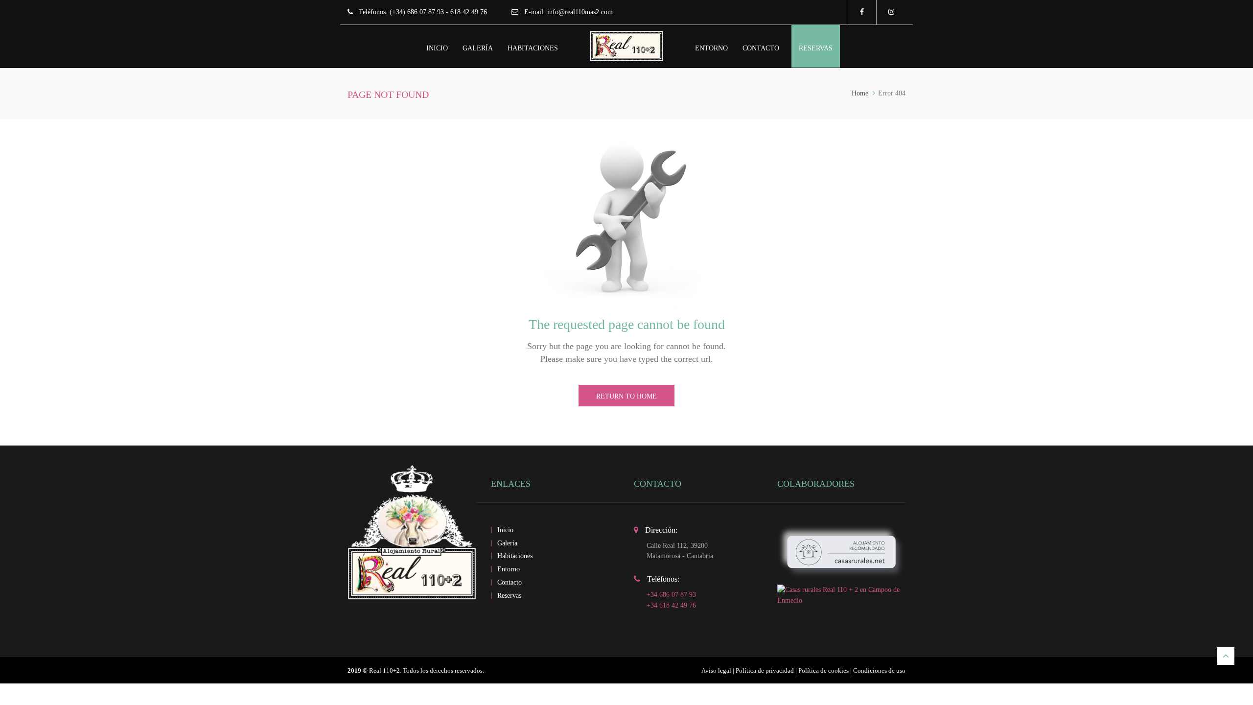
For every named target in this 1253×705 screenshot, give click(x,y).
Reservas (816, 48)
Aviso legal (716, 670)
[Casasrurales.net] (841, 551)
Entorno (711, 48)
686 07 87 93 (425, 12)
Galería (478, 48)
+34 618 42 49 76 (671, 605)
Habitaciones (533, 48)
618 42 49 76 (468, 12)
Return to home (626, 396)
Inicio (437, 48)
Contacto (761, 48)
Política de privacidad (765, 670)
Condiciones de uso (879, 670)
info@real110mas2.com (580, 12)
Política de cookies (823, 670)
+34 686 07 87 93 (671, 594)
